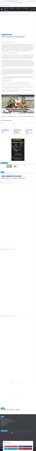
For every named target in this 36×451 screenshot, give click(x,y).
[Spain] (6, 409)
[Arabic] (17, 409)
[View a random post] (34, 9)
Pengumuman (6, 8)
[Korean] (15, 409)
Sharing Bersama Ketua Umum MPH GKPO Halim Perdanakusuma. (17, 131)
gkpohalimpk (7, 38)
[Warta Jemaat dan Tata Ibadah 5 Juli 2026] (6, 123)
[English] (1, 409)
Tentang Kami (25, 8)
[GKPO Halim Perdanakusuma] (2, 9)
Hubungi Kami (6, 10)
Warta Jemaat (11, 8)
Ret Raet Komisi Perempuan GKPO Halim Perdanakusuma (29, 131)
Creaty (7, 179)
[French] (3, 409)
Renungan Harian (4, 34)
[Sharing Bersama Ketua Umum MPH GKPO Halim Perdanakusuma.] (18, 123)
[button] (14, 8)
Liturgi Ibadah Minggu (9, 176)
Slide (7, 34)
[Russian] (11, 409)
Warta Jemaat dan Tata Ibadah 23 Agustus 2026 (13, 178)
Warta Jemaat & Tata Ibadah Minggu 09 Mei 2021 (26, 117)
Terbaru (10, 34)
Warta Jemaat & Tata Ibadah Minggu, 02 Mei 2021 (9, 117)
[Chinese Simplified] (18, 409)
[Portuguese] (12, 409)
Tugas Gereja (18, 8)
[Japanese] (14, 409)
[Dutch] (9, 409)
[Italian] (7, 409)
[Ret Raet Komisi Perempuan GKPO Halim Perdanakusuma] (30, 123)
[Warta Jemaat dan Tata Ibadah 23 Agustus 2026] (18, 174)
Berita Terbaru (3, 176)
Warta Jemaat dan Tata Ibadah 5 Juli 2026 (5, 130)
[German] (4, 409)
